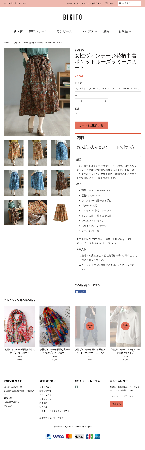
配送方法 (8, 398)
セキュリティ (45, 399)
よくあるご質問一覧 (13, 387)
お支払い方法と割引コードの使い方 (105, 147)
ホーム (7, 43)
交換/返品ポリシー (12, 402)
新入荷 (18, 31)
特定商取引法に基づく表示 (51, 418)
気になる (8, 406)
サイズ (78, 83)
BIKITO (70, 426)
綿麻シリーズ (39, 31)
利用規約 (43, 403)
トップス (88, 31)
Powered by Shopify (82, 426)
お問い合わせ (45, 394)
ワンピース (65, 31)
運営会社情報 (45, 391)
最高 (107, 31)
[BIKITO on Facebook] (76, 387)
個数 (77, 108)
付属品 (124, 31)
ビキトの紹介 (45, 387)
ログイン (71, 3)
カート (112, 3)
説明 (80, 138)
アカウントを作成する (91, 3)
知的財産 (43, 406)
